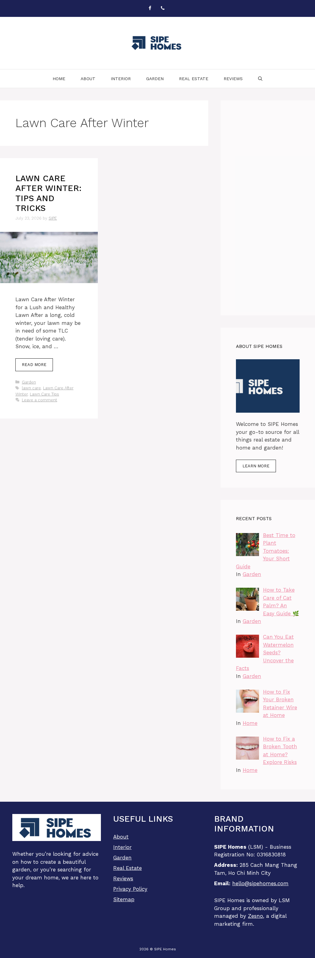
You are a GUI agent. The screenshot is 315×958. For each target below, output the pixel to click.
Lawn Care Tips (44, 394)
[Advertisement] (268, 208)
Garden (155, 78)
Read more (34, 364)
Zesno (255, 916)
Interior (121, 78)
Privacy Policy (130, 889)
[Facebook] (150, 8)
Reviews (233, 78)
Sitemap (123, 899)
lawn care (31, 388)
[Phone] (163, 8)
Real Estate (193, 78)
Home (59, 78)
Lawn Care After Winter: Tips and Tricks (48, 193)
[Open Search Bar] (260, 78)
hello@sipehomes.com (260, 883)
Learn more (255, 466)
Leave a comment (39, 400)
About (88, 78)
